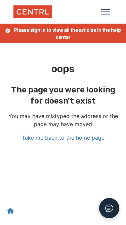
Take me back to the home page (63, 137)
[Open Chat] (109, 208)
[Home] (32, 11)
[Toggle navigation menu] (105, 12)
